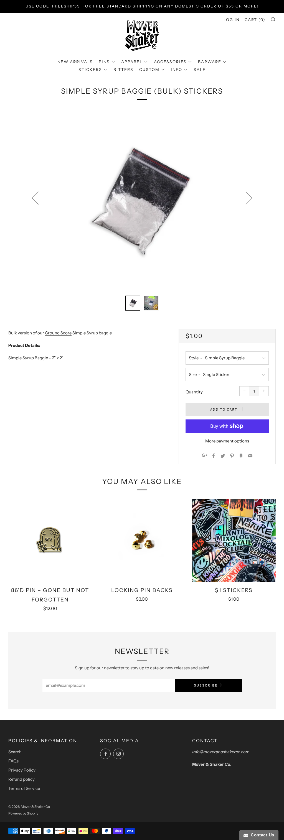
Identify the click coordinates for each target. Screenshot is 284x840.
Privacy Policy (22, 770)
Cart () (255, 19)
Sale (200, 69)
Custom (149, 69)
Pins (104, 61)
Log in (232, 19)
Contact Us (261, 835)
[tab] (132, 303)
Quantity (194, 392)
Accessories (170, 61)
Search (15, 751)
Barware (209, 61)
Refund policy (21, 779)
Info (176, 69)
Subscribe (205, 685)
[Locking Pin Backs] (142, 540)
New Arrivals (75, 61)
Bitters (123, 69)
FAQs (13, 761)
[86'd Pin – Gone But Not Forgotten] (50, 540)
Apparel (132, 61)
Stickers (90, 69)
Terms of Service (24, 788)
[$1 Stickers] (234, 540)
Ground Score (58, 333)
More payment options (227, 441)
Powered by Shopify (23, 813)
